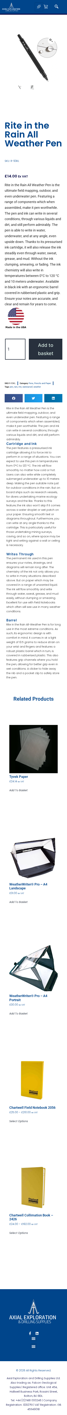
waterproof (28, 387)
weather (37, 387)
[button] (56, 7)
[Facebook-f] (30, 1333)
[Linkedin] (37, 1333)
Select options (18, 1121)
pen (11, 387)
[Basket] (46, 6)
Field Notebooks (44, 602)
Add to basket (45, 349)
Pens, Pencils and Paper (40, 383)
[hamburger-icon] (39, 6)
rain (15, 387)
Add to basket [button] (18, 790)
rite (20, 387)
